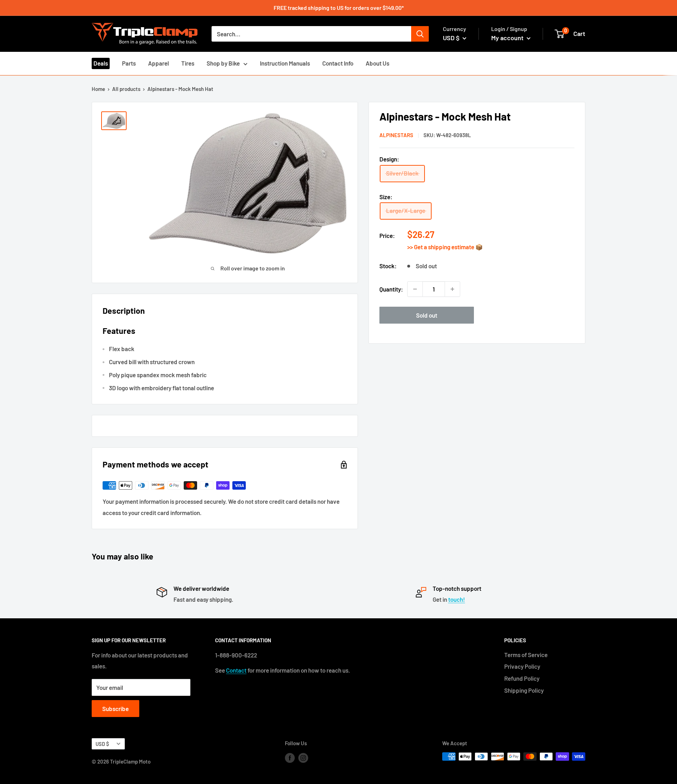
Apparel (158, 63)
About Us (377, 63)
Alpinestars (396, 135)
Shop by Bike (223, 63)
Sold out (426, 315)
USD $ (102, 744)
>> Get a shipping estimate (441, 246)
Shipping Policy (524, 690)
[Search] (420, 34)
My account (508, 38)
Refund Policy (521, 678)
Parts (129, 63)
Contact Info (337, 63)
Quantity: (391, 288)
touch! (456, 599)
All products (126, 89)
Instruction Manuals (285, 63)
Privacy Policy (522, 666)
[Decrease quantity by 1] (415, 289)
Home (98, 89)
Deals (100, 63)
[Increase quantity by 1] (452, 289)
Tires (187, 63)
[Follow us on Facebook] (290, 757)
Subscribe (115, 708)
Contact (236, 670)
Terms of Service (526, 654)
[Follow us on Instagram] (303, 757)
